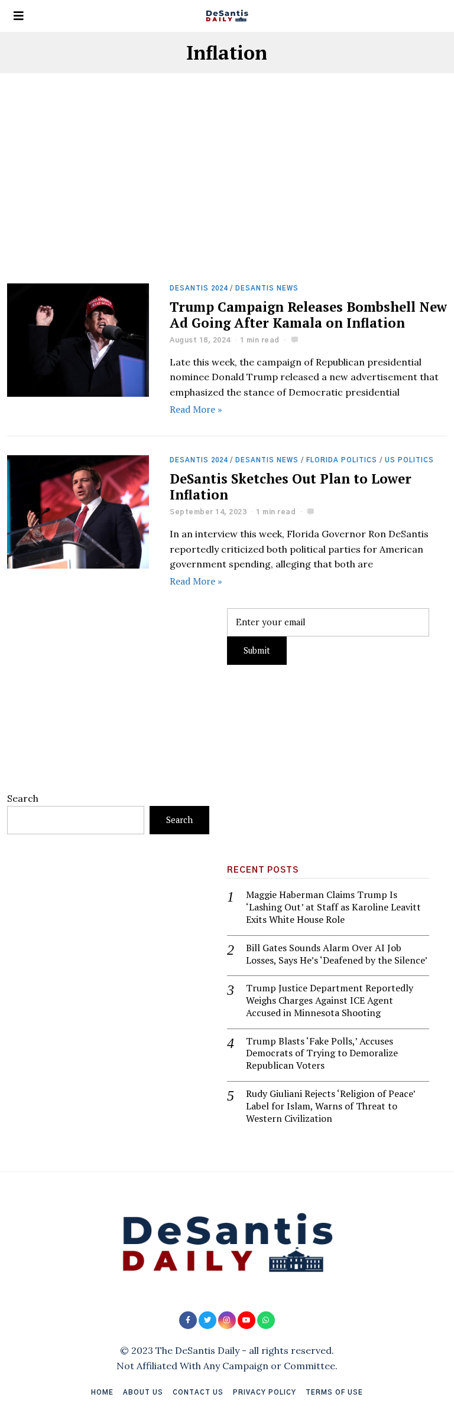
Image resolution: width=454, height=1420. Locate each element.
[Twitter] (207, 1320)
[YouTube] (246, 1320)
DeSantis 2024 (199, 288)
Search (22, 798)
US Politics (409, 460)
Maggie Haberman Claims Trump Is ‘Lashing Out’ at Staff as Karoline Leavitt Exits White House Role (333, 907)
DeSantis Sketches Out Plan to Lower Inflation (290, 486)
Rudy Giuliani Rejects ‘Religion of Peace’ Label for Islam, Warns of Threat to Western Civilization (330, 1106)
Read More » (196, 409)
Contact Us (198, 1392)
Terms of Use (334, 1392)
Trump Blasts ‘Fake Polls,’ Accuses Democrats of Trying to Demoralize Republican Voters (322, 1053)
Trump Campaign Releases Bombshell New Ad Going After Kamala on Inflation (308, 314)
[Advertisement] (227, 196)
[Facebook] (188, 1320)
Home (102, 1392)
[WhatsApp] (266, 1320)
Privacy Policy (264, 1392)
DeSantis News (267, 288)
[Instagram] (227, 1320)
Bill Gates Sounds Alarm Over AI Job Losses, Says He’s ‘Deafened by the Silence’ (336, 954)
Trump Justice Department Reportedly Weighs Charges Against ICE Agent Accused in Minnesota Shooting (329, 1000)
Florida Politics (341, 460)
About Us (143, 1392)
